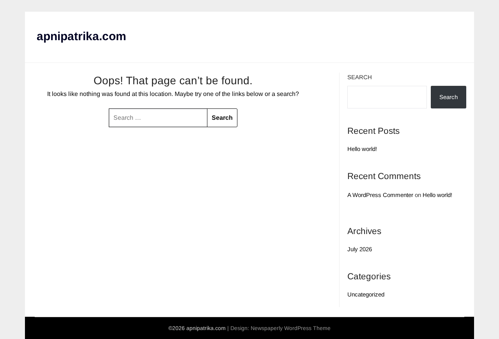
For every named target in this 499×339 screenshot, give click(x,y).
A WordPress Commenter (380, 195)
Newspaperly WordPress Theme (291, 328)
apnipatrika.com (81, 36)
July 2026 (359, 249)
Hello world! (362, 149)
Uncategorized (365, 294)
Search (359, 77)
